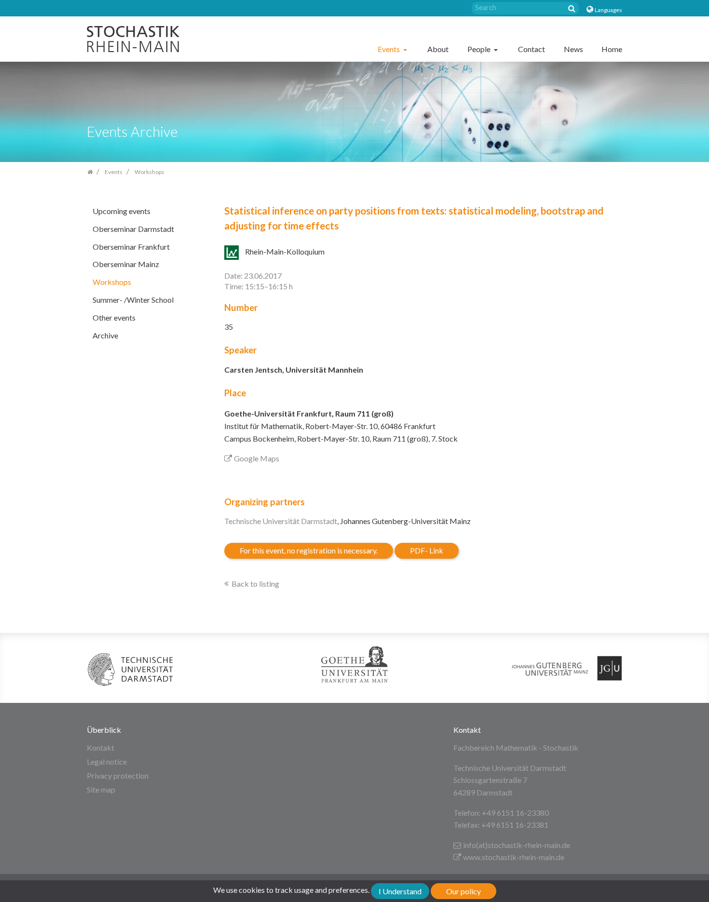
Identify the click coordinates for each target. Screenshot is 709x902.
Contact (531, 49)
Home (611, 49)
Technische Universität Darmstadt (280, 520)
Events (389, 49)
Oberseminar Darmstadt (133, 228)
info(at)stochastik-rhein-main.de (516, 844)
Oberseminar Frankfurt (131, 246)
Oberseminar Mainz (126, 264)
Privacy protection (118, 775)
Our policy (463, 891)
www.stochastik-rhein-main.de (513, 857)
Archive (105, 335)
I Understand (400, 891)
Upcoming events (121, 210)
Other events (114, 317)
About (438, 49)
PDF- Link (426, 550)
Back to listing (255, 583)
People (479, 49)
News (573, 49)
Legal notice (107, 761)
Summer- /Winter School (133, 299)
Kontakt (100, 747)
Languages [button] (608, 9)
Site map (101, 789)
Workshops (112, 281)
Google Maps (256, 458)
